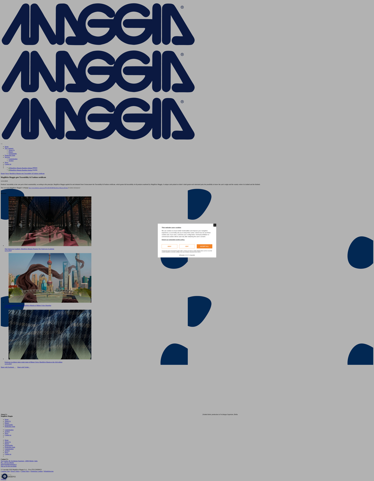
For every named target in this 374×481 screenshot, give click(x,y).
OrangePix (192, 254)
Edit (187, 246)
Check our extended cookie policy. (173, 239)
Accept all (204, 246)
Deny (169, 246)
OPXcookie (181, 254)
